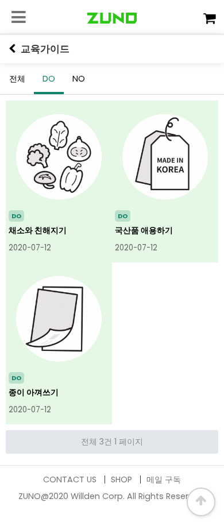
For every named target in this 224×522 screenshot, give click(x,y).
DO (49, 78)
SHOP (121, 479)
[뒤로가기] (12, 48)
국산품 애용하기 (144, 230)
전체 (17, 78)
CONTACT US (69, 479)
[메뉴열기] (17, 17)
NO (78, 78)
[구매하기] (209, 18)
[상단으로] (201, 502)
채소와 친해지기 (38, 230)
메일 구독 (163, 479)
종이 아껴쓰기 (34, 392)
